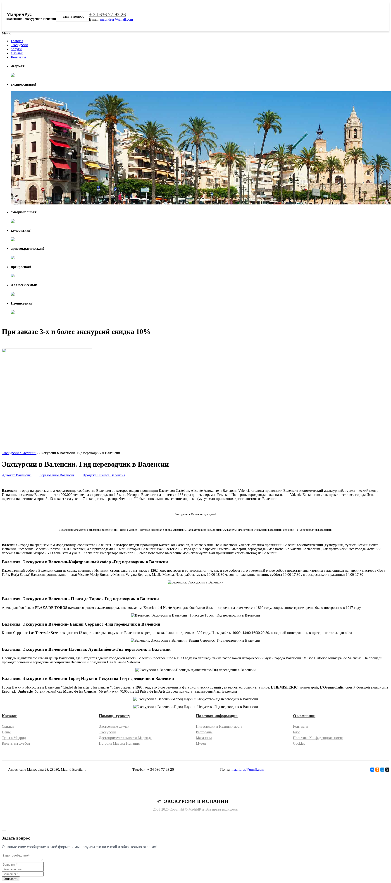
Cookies (299, 743)
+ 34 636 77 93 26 (107, 14)
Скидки (8, 726)
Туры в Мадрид (14, 738)
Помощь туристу (114, 715)
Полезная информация (217, 715)
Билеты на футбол (16, 743)
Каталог (9, 715)
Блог (296, 732)
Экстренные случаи (114, 726)
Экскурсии (107, 732)
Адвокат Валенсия (16, 475)
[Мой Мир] (382, 770)
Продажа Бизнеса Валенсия (104, 475)
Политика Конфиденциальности (318, 738)
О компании (304, 715)
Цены (6, 732)
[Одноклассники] (377, 770)
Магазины (204, 738)
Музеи (201, 743)
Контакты (300, 726)
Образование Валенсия (56, 475)
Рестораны (204, 732)
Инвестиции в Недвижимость (219, 726)
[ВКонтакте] (372, 770)
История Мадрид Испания (119, 743)
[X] (387, 770)
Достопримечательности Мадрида (125, 738)
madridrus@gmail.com (116, 19)
